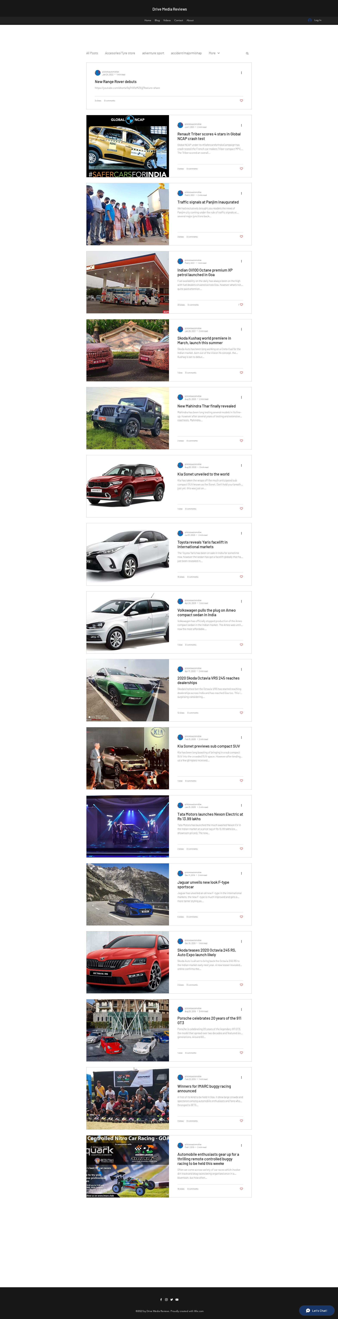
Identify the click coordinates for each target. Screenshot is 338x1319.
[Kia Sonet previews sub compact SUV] (127, 758)
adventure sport (153, 53)
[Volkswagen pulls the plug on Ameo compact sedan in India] (127, 622)
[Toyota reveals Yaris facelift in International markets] (127, 554)
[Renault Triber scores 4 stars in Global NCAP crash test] (127, 146)
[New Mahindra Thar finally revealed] (127, 418)
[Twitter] (171, 1299)
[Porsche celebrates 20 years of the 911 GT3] (127, 1030)
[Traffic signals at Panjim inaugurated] (127, 214)
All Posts (92, 53)
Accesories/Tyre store (120, 53)
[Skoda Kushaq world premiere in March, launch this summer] (127, 350)
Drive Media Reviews (169, 9)
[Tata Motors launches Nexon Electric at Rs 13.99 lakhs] (127, 826)
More (212, 53)
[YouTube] (177, 1299)
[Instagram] (166, 1299)
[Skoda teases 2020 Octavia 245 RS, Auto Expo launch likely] (127, 962)
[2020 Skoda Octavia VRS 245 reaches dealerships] (127, 690)
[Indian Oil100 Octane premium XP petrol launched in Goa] (127, 282)
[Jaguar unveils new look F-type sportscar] (127, 894)
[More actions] (242, 73)
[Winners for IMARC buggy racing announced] (127, 1098)
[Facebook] (161, 1299)
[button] (247, 53)
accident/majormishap (186, 53)
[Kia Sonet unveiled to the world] (127, 486)
